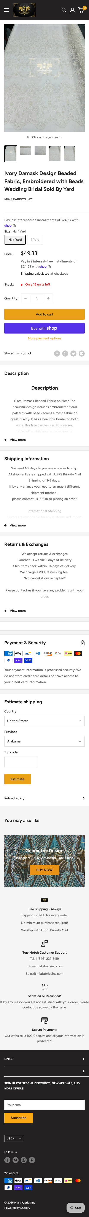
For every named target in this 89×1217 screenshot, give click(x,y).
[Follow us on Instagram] (24, 1160)
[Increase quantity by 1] (48, 298)
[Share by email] (82, 353)
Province (10, 732)
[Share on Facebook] (57, 353)
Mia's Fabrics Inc (18, 199)
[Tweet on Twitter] (73, 353)
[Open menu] (6, 10)
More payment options (44, 338)
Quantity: (11, 298)
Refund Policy (14, 798)
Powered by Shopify (17, 1207)
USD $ (10, 1138)
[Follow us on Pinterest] (32, 1160)
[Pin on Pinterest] (65, 353)
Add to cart (44, 314)
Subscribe (18, 1118)
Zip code (10, 752)
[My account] (72, 10)
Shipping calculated (35, 274)
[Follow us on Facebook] (7, 1160)
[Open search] (64, 10)
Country (10, 711)
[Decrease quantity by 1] (25, 298)
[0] (81, 10)
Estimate (17, 779)
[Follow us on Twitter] (16, 1160)
